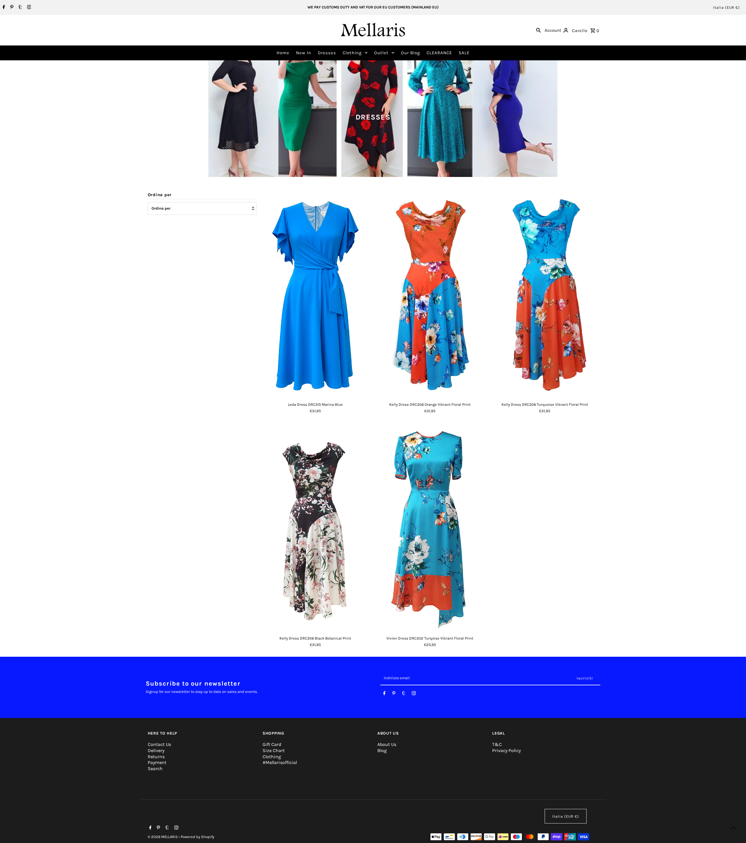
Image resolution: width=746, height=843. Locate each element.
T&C (497, 744)
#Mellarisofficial (280, 762)
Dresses (327, 52)
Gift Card (272, 744)
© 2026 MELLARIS (163, 837)
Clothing (352, 52)
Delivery (156, 750)
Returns (156, 756)
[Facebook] (3, 7)
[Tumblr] (19, 7)
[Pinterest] (11, 7)
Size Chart (274, 750)
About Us (386, 744)
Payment (157, 762)
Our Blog (410, 52)
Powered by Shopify (197, 837)
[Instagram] (28, 7)
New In (303, 52)
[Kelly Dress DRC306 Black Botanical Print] (315, 528)
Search (155, 768)
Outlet (381, 52)
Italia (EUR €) (726, 7)
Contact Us (159, 744)
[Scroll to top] (733, 827)
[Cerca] (538, 30)
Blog (382, 750)
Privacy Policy (506, 750)
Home (283, 52)
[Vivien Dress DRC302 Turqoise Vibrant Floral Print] (430, 528)
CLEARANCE (439, 52)
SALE (464, 52)
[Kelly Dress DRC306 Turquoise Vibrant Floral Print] (545, 295)
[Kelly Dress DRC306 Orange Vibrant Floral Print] (430, 295)
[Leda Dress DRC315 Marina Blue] (315, 295)
